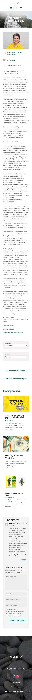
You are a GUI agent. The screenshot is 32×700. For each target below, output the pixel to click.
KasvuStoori (11, 52)
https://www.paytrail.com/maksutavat (16, 692)
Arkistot (7, 354)
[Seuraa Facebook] (14, 676)
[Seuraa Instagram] (17, 676)
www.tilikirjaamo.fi (8, 325)
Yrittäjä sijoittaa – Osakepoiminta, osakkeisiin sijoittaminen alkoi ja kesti (15, 417)
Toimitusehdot (16, 682)
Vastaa (23, 559)
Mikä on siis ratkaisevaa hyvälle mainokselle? (14, 456)
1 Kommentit (11, 60)
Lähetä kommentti (17, 620)
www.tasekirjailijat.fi (8, 329)
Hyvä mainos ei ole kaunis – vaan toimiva (14, 494)
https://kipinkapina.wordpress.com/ (13, 332)
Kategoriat (8, 343)
